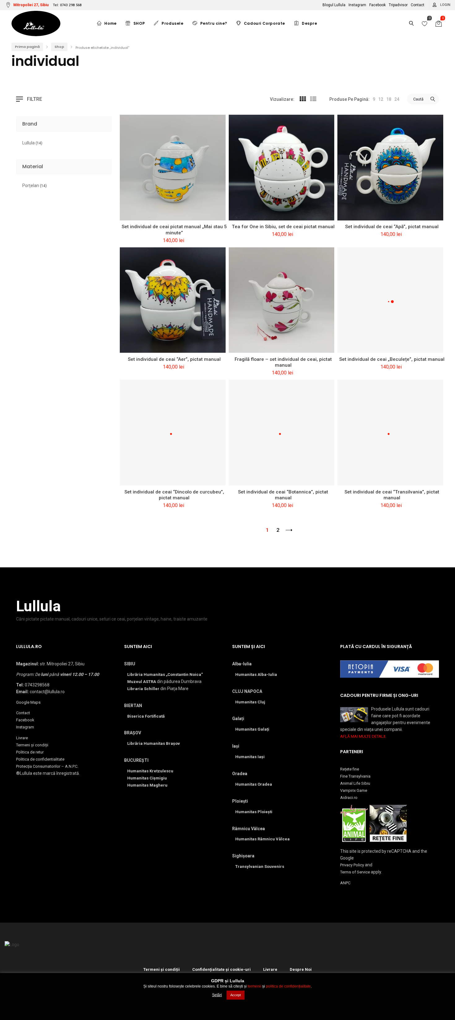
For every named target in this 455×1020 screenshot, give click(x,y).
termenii (254, 986)
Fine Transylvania (355, 776)
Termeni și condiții (32, 745)
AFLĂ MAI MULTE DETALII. (363, 736)
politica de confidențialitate (288, 986)
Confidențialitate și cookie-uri (221, 969)
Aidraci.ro (349, 797)
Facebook (377, 5)
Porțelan (34, 185)
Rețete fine (349, 769)
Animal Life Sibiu (355, 783)
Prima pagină (27, 46)
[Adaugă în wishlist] (142, 212)
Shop (59, 46)
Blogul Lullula (334, 5)
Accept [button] (235, 995)
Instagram (357, 5)
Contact (417, 5)
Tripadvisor (398, 5)
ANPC (345, 883)
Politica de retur (30, 752)
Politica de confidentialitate (40, 759)
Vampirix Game (353, 790)
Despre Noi (301, 969)
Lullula (32, 142)
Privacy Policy (352, 865)
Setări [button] (217, 995)
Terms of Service (355, 872)
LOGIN (445, 5)
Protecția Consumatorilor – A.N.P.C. (47, 766)
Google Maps (28, 702)
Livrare (22, 738)
